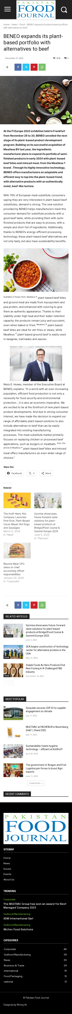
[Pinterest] (34, 67)
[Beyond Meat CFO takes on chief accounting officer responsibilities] (17, 550)
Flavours (8, 636)
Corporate (9, 899)
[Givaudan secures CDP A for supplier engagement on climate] (13, 713)
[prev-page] (5, 683)
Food (22, 24)
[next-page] (11, 683)
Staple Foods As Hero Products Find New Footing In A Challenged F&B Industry (45, 668)
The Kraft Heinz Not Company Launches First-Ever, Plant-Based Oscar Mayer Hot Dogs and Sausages (16, 520)
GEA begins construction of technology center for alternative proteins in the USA (47, 650)
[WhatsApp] (42, 67)
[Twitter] (26, 67)
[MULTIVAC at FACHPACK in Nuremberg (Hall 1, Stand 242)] (13, 732)
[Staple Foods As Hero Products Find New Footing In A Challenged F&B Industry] (13, 670)
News (14, 24)
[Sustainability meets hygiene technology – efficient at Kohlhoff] (13, 751)
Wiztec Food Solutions (18, 929)
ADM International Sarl (18, 918)
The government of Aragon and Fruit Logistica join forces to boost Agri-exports (46, 768)
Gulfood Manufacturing (16, 914)
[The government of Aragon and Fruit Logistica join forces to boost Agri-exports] (13, 770)
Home (6, 24)
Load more (34, 783)
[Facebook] (18, 67)
